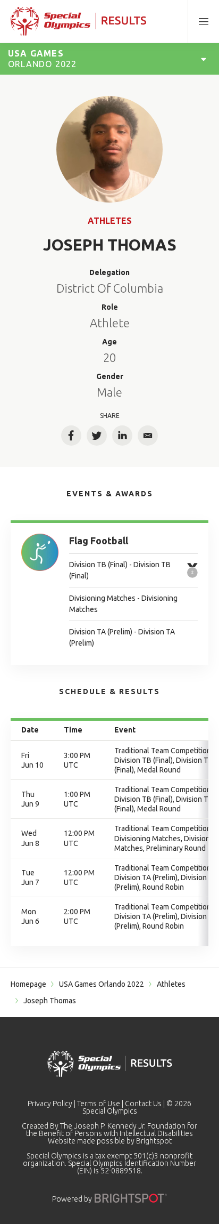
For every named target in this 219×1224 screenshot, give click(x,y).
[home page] (78, 21)
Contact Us (143, 1103)
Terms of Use (98, 1103)
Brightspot (154, 1141)
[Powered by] (131, 1198)
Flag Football (98, 540)
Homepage (28, 984)
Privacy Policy (50, 1103)
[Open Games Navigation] (203, 58)
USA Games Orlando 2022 (101, 984)
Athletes (110, 221)
